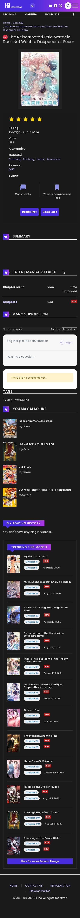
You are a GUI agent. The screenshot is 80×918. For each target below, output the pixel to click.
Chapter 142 (32, 843)
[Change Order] (63, 272)
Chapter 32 (32, 673)
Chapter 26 (32, 698)
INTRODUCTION (60, 886)
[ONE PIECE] (10, 474)
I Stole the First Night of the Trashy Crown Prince (46, 660)
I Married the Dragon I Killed (41, 786)
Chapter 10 (32, 798)
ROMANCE (52, 14)
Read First (29, 212)
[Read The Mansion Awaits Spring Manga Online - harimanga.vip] (13, 743)
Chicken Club (32, 710)
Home (6, 22)
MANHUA (31, 14)
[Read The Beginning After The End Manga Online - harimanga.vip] (13, 820)
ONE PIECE (24, 466)
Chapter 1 (10, 302)
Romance (53, 159)
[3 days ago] (46, 561)
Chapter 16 (32, 561)
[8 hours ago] (47, 842)
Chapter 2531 (33, 766)
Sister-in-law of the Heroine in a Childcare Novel (44, 635)
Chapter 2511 (32, 772)
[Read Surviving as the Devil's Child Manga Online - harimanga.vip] (13, 845)
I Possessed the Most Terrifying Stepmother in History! (43, 686)
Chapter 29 (32, 615)
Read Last (50, 212)
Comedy (18, 22)
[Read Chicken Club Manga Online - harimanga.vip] (13, 717)
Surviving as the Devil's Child (42, 838)
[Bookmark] (57, 187)
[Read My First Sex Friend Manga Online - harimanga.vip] (13, 564)
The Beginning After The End (36, 444)
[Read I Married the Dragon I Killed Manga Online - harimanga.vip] (13, 794)
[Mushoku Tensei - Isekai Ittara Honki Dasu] (10, 497)
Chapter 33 (32, 667)
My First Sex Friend (35, 556)
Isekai (40, 159)
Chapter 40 (32, 715)
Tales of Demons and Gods (35, 421)
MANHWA (9, 14)
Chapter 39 (32, 721)
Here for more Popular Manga (40, 861)
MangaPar (22, 400)
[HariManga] (14, 6)
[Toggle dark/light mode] (32, 5)
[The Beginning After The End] (10, 451)
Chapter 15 (31, 567)
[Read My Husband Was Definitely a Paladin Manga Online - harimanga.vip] (13, 589)
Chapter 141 (32, 849)
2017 (11, 169)
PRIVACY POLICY (40, 891)
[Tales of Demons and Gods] (10, 428)
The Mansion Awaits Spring (40, 735)
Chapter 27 (32, 593)
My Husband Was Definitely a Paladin (47, 582)
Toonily (8, 400)
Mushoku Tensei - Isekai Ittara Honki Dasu (44, 489)
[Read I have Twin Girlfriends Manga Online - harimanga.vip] (13, 769)
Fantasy (28, 159)
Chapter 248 (33, 823)
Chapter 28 (32, 587)
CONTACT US (34, 886)
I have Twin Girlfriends (38, 761)
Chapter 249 (33, 817)
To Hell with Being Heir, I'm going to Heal (46, 609)
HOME (13, 886)
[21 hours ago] (47, 740)
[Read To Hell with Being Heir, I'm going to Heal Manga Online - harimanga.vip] (13, 615)
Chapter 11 (31, 792)
